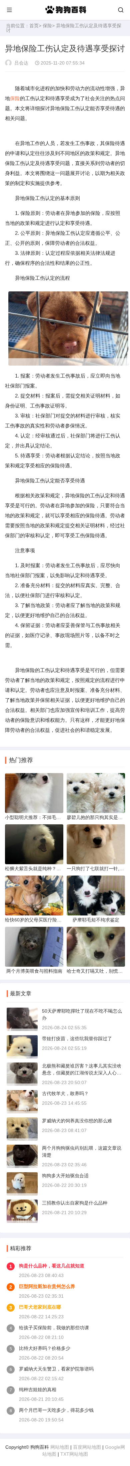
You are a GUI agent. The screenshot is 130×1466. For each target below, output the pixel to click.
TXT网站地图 (74, 1454)
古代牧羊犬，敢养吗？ (65, 1093)
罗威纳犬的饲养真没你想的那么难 (77, 1120)
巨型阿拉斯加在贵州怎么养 (47, 1286)
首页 (34, 25)
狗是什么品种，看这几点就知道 (51, 1265)
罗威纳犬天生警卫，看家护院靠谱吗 (56, 1369)
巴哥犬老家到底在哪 (40, 1307)
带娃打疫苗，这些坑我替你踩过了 (77, 1038)
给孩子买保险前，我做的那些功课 (54, 1327)
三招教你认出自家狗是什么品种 (74, 1203)
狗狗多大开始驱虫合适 (65, 1175)
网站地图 (59, 1447)
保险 (47, 25)
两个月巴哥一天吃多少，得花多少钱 (56, 1410)
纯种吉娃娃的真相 (37, 1389)
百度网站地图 (87, 1447)
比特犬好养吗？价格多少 (44, 1348)
